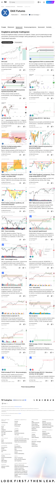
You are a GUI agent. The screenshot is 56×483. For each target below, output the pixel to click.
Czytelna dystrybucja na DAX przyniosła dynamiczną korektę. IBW (13, 90)
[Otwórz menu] (2, 2)
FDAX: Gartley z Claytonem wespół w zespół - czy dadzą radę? (12, 175)
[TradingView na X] (34, 400)
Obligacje (3, 429)
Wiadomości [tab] (11, 27)
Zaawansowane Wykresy (47, 425)
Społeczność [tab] (19, 27)
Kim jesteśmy (17, 446)
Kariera (16, 452)
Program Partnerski (46, 435)
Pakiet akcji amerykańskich (20, 441)
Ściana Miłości (35, 424)
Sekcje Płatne (35, 446)
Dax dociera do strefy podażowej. (11, 287)
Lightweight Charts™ (46, 424)
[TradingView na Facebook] (37, 400)
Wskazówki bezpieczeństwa (20, 472)
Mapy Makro (4, 460)
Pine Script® (4, 461)
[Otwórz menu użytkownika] (44, 2)
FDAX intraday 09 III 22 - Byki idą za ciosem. (39, 118)
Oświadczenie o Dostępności (20, 471)
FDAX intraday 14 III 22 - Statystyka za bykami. (40, 344)
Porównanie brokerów (19, 433)
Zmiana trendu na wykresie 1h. (10, 316)
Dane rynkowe (17, 424)
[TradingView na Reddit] (53, 400)
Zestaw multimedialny (19, 453)
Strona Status (17, 476)
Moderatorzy (34, 430)
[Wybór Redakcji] (31, 216)
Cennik (16, 422)
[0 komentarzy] (20, 70)
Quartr (20, 413)
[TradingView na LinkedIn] (45, 400)
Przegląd (16, 430)
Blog (15, 449)
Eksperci (33, 443)
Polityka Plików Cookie (19, 469)
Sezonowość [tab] (41, 27)
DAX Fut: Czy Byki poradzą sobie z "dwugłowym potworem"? (11, 147)
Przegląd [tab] (3, 27)
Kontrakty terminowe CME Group (21, 438)
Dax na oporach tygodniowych (38, 231)
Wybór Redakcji (35, 437)
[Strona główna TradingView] (5, 2)
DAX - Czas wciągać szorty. (9, 259)
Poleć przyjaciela (35, 425)
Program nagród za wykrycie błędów (20, 474)
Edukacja (34, 435)
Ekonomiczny (4, 447)
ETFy (2, 428)
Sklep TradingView (18, 457)
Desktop (3, 467)
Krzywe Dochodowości (6, 457)
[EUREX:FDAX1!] (3, 59)
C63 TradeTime (17, 460)
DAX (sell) (4, 61)
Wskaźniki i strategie (36, 441)
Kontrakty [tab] (48, 27)
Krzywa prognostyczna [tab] (30, 27)
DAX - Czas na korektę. (8, 231)
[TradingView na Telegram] (48, 400)
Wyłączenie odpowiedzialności (21, 466)
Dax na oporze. (33, 316)
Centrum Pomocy (18, 450)
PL (40, 2)
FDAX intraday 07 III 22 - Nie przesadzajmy (13, 372)
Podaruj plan (17, 425)
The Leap (16, 434)
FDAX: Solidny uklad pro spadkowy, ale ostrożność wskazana (12, 203)
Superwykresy (4, 422)
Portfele (3, 455)
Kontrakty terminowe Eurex (20, 440)
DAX (30, 259)
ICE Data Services (18, 406)
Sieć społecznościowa (35, 422)
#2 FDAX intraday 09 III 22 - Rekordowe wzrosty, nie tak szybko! (40, 373)
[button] (53, 42)
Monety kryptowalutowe (6, 431)
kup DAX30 (32, 90)
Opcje (2, 458)
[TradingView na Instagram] (42, 400)
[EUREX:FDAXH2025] (30, 59)
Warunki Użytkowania (19, 465)
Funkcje (16, 421)
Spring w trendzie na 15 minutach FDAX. (13, 344)
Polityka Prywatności (19, 468)
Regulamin (34, 428)
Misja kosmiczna (18, 447)
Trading (33, 434)
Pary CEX (3, 432)
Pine (2, 435)
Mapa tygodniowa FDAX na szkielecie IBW (41, 61)
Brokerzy (16, 431)
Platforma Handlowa (46, 427)
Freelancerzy (34, 444)
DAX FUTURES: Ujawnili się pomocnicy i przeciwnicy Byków (40, 147)
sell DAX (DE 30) (6, 118)
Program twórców (36, 427)
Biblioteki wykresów (46, 422)
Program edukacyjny (47, 437)
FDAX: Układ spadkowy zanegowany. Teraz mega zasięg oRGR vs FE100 (41, 175)
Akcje (2, 426)
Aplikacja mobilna (5, 466)
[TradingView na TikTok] (50, 400)
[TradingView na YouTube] (40, 400)
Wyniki (2, 448)
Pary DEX (3, 434)
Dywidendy (3, 450)
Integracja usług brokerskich (45, 434)
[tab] (7, 42)
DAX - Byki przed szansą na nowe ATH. (40, 203)
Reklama (44, 431)
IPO (2, 451)
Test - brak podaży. (34, 287)
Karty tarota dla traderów (20, 459)
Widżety (44, 421)
